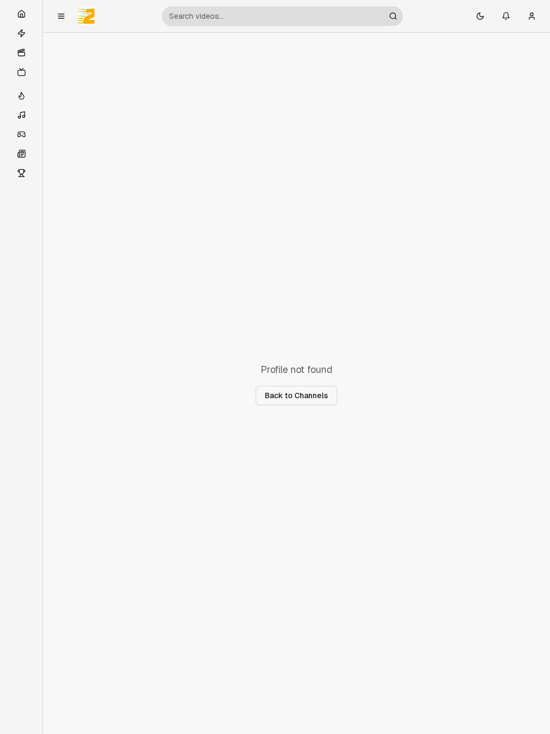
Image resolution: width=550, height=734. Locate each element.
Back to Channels (296, 395)
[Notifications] (506, 16)
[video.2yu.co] (86, 16)
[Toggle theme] (480, 16)
